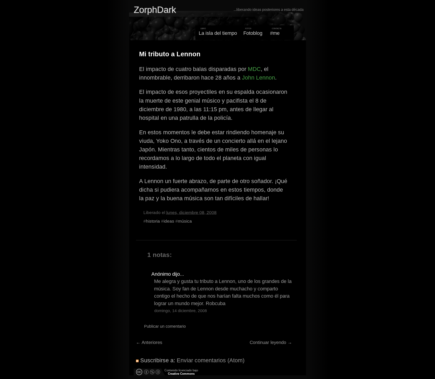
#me (275, 33)
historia (153, 221)
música (185, 221)
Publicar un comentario (165, 326)
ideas (169, 221)
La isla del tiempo (218, 33)
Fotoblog (252, 33)
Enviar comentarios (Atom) (210, 360)
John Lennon (258, 77)
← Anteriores (149, 342)
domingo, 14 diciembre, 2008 (180, 310)
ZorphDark (155, 10)
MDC (254, 69)
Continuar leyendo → (271, 342)
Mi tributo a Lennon (170, 54)
